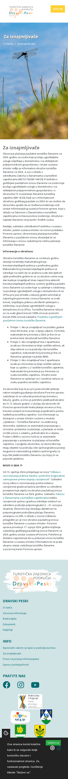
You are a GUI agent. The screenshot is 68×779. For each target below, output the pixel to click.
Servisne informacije (14, 613)
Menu (56, 8)
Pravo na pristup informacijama (21, 659)
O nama (7, 607)
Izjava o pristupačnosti (16, 664)
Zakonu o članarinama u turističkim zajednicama (33, 495)
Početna (8, 43)
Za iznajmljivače (12, 653)
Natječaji (8, 629)
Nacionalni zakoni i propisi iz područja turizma (29, 647)
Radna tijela (9, 618)
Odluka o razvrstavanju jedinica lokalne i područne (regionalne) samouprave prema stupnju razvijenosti (34, 475)
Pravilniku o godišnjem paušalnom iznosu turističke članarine (32, 318)
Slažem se (53, 742)
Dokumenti (9, 624)
